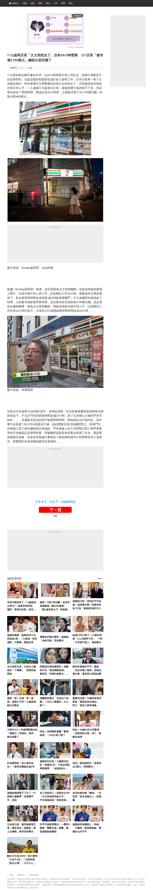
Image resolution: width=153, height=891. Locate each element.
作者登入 (15, 3)
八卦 (55, 3)
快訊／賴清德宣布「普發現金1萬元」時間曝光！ (87, 765)
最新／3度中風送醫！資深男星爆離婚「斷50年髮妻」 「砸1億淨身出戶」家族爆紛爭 (55, 606)
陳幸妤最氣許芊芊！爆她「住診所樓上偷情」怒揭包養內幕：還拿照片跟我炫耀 (87, 670)
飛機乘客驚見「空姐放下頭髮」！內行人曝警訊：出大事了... (54, 702)
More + (100, 579)
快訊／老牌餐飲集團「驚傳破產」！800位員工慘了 (54, 733)
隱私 (11, 875)
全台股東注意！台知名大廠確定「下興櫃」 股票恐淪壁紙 (21, 670)
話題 (32, 3)
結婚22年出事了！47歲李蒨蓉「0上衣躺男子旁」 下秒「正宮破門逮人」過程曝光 (88, 639)
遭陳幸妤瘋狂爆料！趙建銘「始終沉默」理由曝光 (54, 639)
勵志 (71, 3)
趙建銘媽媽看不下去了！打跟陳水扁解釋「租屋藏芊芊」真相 (21, 796)
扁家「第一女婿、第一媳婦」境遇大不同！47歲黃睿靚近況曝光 (21, 702)
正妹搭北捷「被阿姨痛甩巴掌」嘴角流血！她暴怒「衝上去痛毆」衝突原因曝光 (21, 828)
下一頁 (55, 510)
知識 (25, 3)
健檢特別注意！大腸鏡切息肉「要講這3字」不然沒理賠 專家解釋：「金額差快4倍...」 (55, 765)
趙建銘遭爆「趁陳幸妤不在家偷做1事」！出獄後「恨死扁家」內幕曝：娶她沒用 (22, 639)
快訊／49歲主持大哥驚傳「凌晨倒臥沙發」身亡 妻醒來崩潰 (87, 733)
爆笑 (48, 3)
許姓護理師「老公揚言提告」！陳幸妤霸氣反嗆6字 (21, 765)
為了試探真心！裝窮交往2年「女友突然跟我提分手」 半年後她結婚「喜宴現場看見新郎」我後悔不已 (55, 797)
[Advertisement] (55, 246)
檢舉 (30, 68)
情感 (40, 3)
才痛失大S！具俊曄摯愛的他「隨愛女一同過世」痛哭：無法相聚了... (22, 733)
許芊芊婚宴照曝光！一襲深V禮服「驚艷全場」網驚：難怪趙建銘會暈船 (55, 828)
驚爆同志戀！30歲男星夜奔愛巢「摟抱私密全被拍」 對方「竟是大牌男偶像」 (87, 702)
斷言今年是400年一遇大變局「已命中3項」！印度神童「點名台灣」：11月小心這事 (22, 860)
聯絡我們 (21, 875)
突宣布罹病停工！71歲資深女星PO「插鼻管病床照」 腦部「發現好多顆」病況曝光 (22, 606)
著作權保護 (33, 875)
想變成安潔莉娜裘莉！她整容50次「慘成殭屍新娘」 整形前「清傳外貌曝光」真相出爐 (54, 670)
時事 (63, 3)
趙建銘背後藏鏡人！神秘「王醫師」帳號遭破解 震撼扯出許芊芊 (87, 828)
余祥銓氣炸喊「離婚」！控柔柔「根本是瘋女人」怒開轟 (87, 796)
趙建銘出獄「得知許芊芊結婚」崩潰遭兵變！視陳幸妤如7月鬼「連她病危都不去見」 (87, 605)
